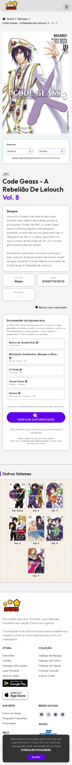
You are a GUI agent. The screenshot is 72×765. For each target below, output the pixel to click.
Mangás (23, 18)
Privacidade (9, 723)
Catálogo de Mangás (50, 655)
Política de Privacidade (36, 749)
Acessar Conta (47, 675)
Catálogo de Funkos (50, 660)
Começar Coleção (49, 670)
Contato (7, 660)
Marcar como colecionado (53, 307)
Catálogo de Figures (50, 665)
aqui (58, 158)
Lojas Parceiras (11, 670)
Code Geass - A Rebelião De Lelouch (25, 23)
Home (10, 18)
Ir (30, 151)
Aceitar (36, 757)
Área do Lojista (11, 675)
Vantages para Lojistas (15, 665)
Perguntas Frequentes (15, 718)
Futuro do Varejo (12, 713)
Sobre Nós (8, 655)
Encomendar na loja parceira (26, 320)
